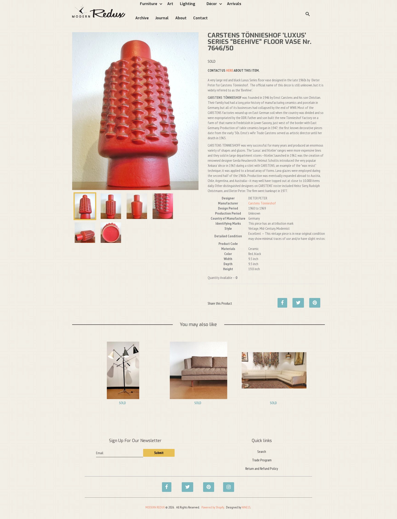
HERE (229, 70)
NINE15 (246, 507)
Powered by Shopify (212, 507)
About (181, 18)
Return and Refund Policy (261, 468)
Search (261, 451)
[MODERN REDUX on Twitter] (185, 484)
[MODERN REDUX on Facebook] (165, 484)
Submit (159, 453)
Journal (162, 18)
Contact (200, 18)
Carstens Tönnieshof (262, 203)
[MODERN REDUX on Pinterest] (206, 484)
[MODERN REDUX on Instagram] (226, 484)
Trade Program (262, 460)
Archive (142, 18)
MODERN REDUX (155, 507)
